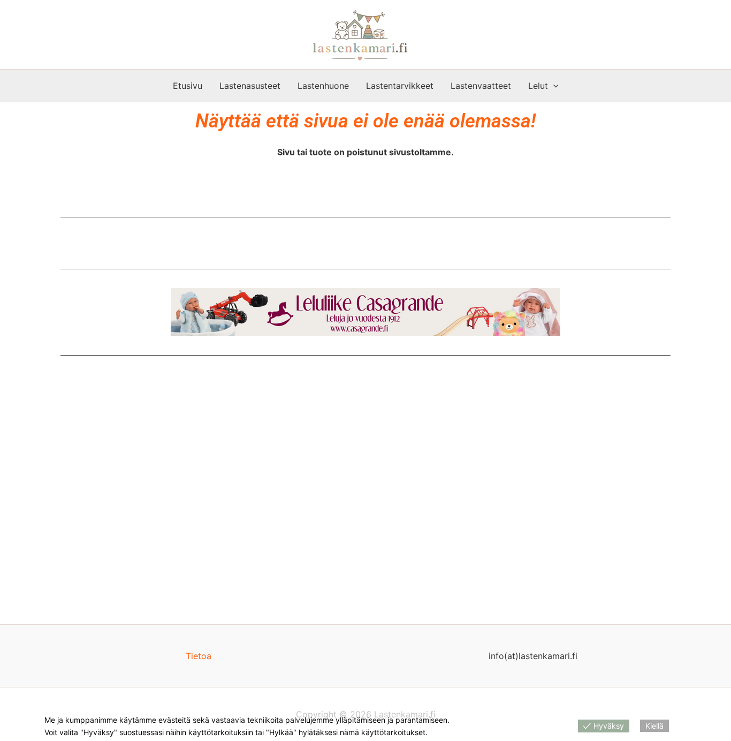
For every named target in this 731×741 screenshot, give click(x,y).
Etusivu (187, 85)
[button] (553, 86)
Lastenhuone (323, 85)
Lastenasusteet (249, 85)
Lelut (538, 85)
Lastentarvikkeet (399, 85)
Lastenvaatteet (481, 85)
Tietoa (198, 656)
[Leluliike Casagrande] (365, 312)
